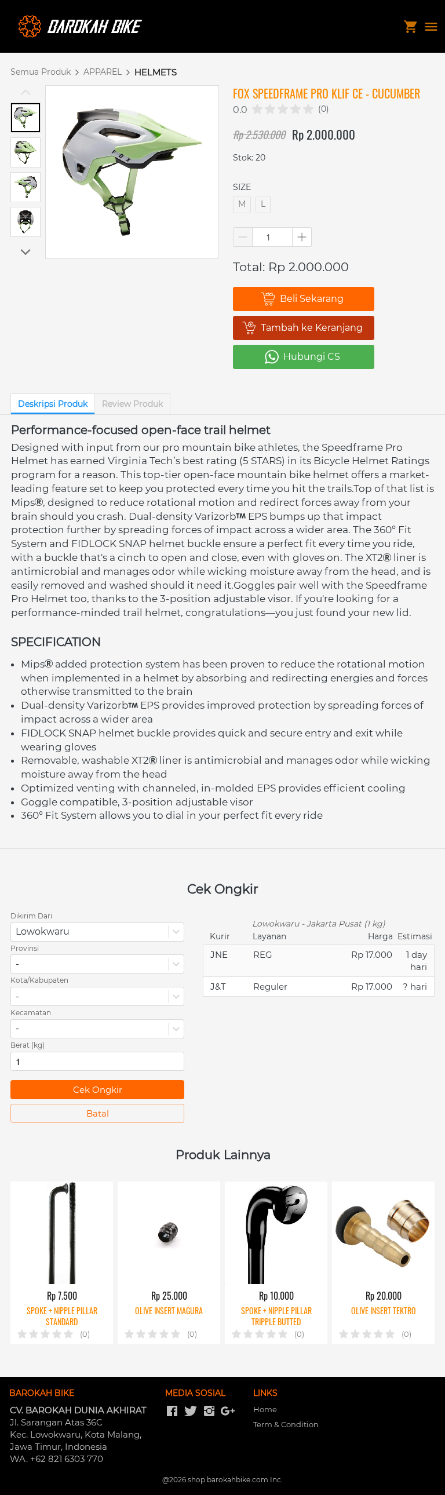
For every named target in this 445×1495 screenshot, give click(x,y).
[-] (172, 1411)
